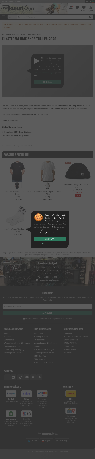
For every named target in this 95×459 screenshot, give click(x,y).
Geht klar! (49, 239)
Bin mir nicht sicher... (49, 244)
